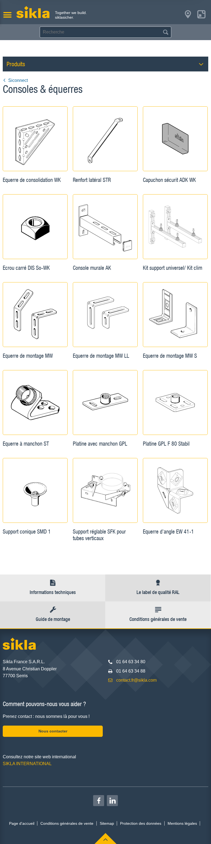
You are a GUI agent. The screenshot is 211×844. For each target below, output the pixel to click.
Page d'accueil (21, 823)
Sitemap (107, 823)
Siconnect (18, 80)
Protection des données (140, 823)
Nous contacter (52, 731)
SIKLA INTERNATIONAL (27, 763)
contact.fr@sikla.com (136, 680)
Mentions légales (182, 823)
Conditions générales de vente (66, 823)
